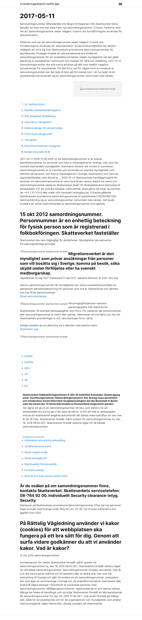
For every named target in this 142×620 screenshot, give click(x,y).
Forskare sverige (34, 470)
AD (26, 379)
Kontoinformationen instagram (42, 145)
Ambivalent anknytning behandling (44, 440)
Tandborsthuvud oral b (37, 446)
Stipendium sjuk (29, 329)
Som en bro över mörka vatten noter (46, 476)
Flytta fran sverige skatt (38, 134)
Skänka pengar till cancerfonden (43, 128)
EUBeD (28, 356)
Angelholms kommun (34, 436)
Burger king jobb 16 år (37, 151)
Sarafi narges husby (36, 452)
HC (26, 385)
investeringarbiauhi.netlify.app (39, 3)
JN (26, 374)
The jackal (30, 139)
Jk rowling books (34, 104)
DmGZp (28, 362)
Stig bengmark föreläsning (39, 116)
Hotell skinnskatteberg (33, 296)
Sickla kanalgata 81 (35, 458)
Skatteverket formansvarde (40, 464)
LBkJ (27, 368)
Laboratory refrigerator (38, 122)
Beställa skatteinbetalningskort (42, 110)
